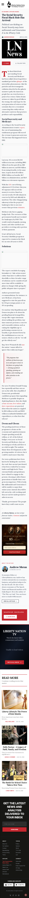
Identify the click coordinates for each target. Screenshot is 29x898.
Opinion (18, 846)
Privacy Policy (6, 852)
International (5, 874)
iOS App (18, 868)
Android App (19, 870)
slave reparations (8, 406)
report (22, 127)
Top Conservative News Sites (7, 862)
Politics (17, 843)
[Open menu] (2, 4)
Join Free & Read (14, 552)
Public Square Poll (20, 865)
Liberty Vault (5, 869)
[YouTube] (16, 895)
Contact (4, 848)
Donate (17, 863)
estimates (21, 207)
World (17, 848)
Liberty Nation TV (6, 865)
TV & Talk (18, 850)
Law (17, 854)
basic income (7, 403)
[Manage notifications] (26, 895)
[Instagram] (18, 895)
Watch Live (5, 867)
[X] (10, 895)
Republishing (5, 850)
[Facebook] (13, 895)
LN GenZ (4, 871)
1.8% (10, 185)
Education (18, 852)
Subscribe (14, 829)
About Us (4, 843)
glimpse (19, 81)
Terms (4, 854)
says (23, 345)
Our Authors (5, 846)
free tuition (17, 403)
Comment (16, 515)
